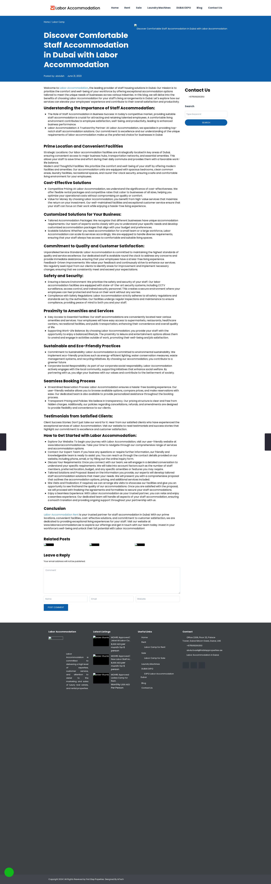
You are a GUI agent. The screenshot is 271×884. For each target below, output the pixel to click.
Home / (47, 22)
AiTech (120, 879)
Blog (199, 7)
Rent (127, 7)
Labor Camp (58, 22)
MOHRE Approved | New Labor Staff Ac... (121, 658)
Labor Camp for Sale (154, 658)
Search (206, 122)
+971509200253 (196, 96)
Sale (139, 7)
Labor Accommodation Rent (61, 514)
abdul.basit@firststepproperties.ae (204, 650)
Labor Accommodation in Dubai (203, 654)
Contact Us (215, 7)
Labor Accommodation (74, 88)
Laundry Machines (159, 7)
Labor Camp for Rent (154, 647)
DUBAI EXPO (183, 7)
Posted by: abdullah (54, 76)
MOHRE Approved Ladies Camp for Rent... (120, 677)
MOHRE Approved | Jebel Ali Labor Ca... (121, 639)
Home (115, 7)
